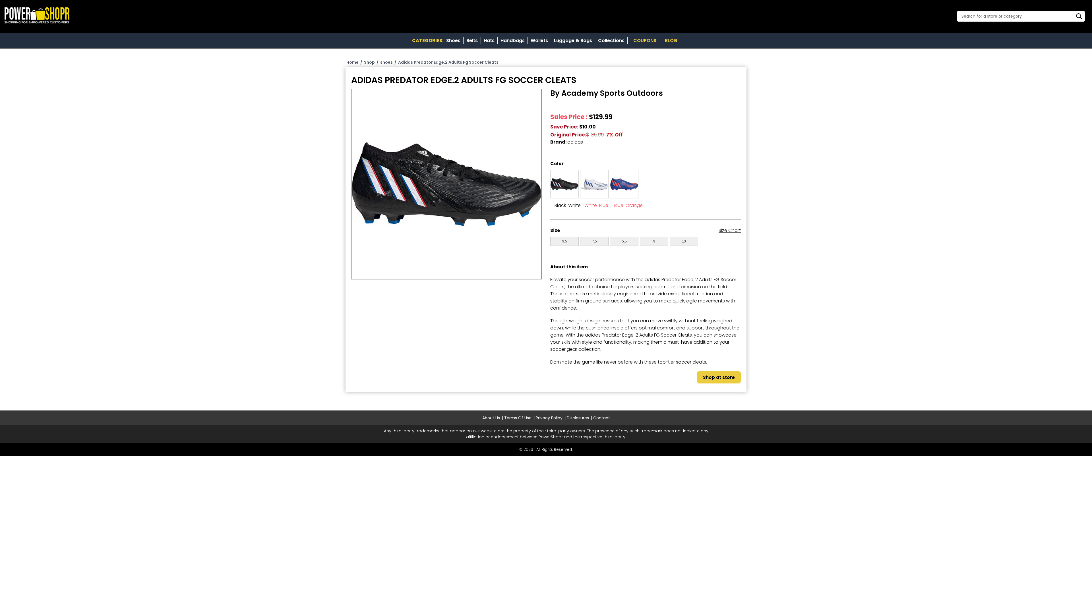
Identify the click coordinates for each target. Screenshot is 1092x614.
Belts (472, 40)
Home (352, 62)
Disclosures (578, 418)
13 (684, 241)
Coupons (644, 40)
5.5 (624, 241)
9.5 (564, 241)
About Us (491, 418)
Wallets (539, 40)
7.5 (594, 241)
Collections (611, 40)
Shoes (453, 40)
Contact (601, 418)
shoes (386, 62)
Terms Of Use (517, 418)
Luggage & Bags (573, 40)
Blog (671, 40)
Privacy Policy (549, 418)
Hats (489, 40)
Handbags (512, 40)
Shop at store (719, 377)
